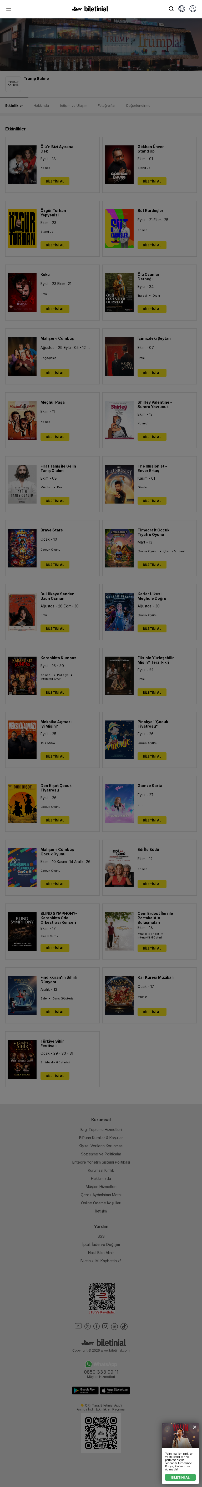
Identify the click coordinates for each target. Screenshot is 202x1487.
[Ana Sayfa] (90, 10)
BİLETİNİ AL (180, 1477)
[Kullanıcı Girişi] (193, 9)
